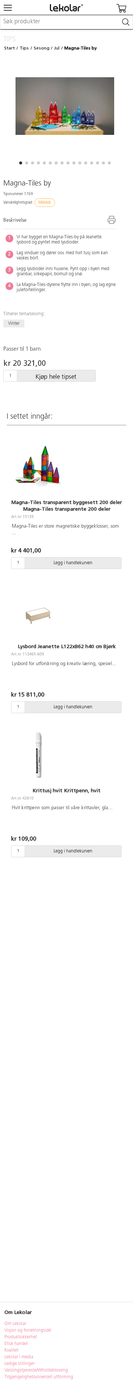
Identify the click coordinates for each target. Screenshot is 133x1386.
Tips (24, 48)
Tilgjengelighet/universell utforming (38, 1377)
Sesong (42, 48)
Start (9, 48)
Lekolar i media (18, 1357)
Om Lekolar (15, 1324)
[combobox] (66, 22)
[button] (20, 162)
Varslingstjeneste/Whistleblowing (36, 1370)
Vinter (14, 323)
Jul (56, 48)
